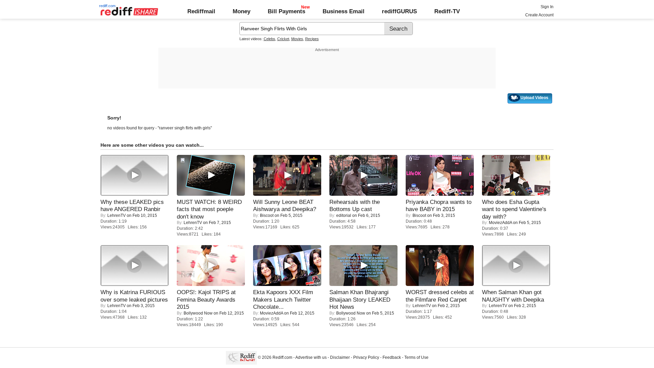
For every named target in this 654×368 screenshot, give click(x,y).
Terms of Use (416, 357)
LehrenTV (116, 215)
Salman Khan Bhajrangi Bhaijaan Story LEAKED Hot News (359, 299)
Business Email (343, 11)
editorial (343, 215)
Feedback (392, 357)
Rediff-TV (447, 11)
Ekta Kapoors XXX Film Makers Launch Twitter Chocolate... (283, 299)
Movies (297, 39)
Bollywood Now (198, 313)
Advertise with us (311, 357)
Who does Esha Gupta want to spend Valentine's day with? (514, 209)
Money (241, 11)
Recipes (312, 39)
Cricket (283, 39)
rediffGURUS (399, 11)
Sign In (547, 6)
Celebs (269, 39)
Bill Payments (286, 11)
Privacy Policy (366, 357)
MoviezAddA (500, 222)
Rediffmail (201, 11)
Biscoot (267, 215)
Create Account (539, 15)
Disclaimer (340, 357)
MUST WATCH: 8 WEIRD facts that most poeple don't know (209, 209)
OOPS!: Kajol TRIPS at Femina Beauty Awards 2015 (206, 299)
